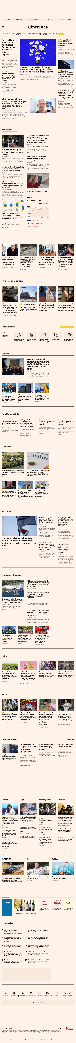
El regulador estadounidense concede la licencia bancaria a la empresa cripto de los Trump (8, 397)
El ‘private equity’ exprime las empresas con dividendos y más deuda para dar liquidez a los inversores (65, 521)
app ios (64, 995)
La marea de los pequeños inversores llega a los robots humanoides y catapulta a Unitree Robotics (65, 548)
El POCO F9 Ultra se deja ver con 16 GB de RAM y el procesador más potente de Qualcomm (38, 961)
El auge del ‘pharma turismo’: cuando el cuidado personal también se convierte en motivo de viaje (28, 716)
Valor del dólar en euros (63, 19)
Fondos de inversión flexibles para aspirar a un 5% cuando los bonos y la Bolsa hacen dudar (13, 184)
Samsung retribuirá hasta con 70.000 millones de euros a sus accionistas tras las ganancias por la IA (19, 542)
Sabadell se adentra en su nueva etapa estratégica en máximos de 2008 (65, 73)
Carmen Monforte (30, 477)
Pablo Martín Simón (62, 527)
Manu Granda (29, 144)
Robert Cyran (42, 845)
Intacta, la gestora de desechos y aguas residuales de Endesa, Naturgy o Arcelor (46, 674)
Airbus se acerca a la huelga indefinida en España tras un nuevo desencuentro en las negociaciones (24, 638)
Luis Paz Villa (61, 680)
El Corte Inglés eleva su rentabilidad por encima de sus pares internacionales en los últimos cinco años (12, 216)
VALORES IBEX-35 (31, 223)
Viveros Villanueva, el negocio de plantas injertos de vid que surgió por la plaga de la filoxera (9, 675)
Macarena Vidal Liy (6, 267)
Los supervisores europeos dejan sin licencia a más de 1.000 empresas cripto (42, 397)
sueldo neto (22, 995)
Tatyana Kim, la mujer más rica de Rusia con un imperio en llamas (65, 42)
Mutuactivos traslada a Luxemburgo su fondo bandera (65, 746)
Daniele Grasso (15, 110)
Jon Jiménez (4, 57)
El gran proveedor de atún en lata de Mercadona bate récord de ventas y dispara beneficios (12, 600)
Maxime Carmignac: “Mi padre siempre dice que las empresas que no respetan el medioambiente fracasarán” (28, 749)
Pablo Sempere (38, 498)
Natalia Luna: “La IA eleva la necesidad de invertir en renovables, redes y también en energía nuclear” (66, 95)
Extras (5, 656)
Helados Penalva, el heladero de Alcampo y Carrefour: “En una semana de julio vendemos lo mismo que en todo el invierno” (28, 676)
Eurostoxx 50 (46, 19)
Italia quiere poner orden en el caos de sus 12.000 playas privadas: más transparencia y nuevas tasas (28, 262)
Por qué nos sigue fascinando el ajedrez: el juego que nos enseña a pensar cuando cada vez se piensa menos (9, 716)
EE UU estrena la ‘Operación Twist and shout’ (45, 820)
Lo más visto (8, 923)
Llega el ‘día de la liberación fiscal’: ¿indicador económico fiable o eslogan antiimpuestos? (41, 493)
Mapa (42, 1039)
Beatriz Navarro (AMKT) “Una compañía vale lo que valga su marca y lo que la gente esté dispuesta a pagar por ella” (10, 821)
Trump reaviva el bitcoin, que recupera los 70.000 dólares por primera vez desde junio (38, 364)
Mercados (24, 33)
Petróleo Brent (31, 19)
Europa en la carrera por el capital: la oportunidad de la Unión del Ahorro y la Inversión (66, 422)
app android (70, 995)
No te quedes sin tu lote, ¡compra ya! (68, 909)
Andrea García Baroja (6, 839)
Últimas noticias (45, 34)
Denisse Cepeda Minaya (6, 681)
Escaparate (21, 896)
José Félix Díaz (30, 880)
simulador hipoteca (14, 995)
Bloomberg (41, 551)
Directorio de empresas (68, 340)
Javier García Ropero (6, 221)
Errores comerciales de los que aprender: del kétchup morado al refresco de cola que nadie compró (36, 70)
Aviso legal (8, 1039)
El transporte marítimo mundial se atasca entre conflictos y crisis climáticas (37, 158)
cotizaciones (56, 995)
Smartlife (61, 800)
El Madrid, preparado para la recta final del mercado (37, 877)
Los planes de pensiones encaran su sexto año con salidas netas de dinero (9, 757)
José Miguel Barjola (24, 833)
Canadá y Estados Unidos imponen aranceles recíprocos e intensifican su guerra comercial (10, 261)
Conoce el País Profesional (38, 1002)
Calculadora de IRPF (32, 340)
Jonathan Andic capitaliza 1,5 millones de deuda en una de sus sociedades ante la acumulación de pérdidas (66, 262)
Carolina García (42, 727)
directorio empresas (48, 995)
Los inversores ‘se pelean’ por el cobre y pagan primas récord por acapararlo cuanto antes (47, 520)
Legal (22, 800)
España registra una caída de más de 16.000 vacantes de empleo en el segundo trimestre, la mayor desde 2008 (9, 494)
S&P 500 (18, 19)
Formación (13, 896)
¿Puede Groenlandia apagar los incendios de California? (61, 877)
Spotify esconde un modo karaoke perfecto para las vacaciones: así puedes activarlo (64, 831)
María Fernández (23, 74)
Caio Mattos (4, 82)
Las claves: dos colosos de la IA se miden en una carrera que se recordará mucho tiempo (13, 168)
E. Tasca (28, 371)
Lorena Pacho (23, 269)
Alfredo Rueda (5, 883)
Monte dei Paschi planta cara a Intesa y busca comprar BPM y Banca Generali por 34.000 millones (47, 545)
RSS (44, 1039)
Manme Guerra (42, 267)
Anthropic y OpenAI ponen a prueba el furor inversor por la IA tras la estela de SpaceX (8, 76)
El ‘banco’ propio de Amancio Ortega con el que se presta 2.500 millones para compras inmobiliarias (38, 938)
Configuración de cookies (21, 1039)
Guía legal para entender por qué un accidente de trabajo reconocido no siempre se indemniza (28, 819)
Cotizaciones (35, 33)
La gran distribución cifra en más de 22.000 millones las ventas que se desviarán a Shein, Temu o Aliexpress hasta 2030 (42, 639)
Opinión (49, 33)
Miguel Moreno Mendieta (7, 189)
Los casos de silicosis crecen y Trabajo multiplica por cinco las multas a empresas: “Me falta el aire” (14, 103)
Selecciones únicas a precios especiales (56, 909)
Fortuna (5, 800)
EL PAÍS (54, 33)
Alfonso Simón (23, 314)
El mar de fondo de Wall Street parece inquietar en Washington (10, 423)
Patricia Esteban (23, 824)
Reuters (28, 599)
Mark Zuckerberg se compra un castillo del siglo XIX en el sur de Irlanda (13, 472)
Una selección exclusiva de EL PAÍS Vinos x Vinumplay (25, 914)
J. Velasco (22, 841)
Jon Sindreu (41, 824)
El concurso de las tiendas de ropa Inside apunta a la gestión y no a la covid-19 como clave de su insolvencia (38, 583)
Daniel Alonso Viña (24, 683)
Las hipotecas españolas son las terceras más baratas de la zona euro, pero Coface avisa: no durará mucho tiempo (66, 307)
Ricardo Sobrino (42, 313)
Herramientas (8, 326)
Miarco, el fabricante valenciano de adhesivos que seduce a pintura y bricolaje (65, 674)
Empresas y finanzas (18, 34)
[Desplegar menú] (3, 27)
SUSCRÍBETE (61, 33)
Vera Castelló (61, 101)
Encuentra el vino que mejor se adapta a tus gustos (44, 909)
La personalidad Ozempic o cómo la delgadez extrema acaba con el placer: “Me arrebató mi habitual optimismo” (65, 717)
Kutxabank (70, 739)
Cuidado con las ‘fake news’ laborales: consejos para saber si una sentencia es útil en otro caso (28, 829)
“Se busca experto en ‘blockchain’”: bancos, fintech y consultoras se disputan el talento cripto (25, 397)
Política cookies (13, 1039)
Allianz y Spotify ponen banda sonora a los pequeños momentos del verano (38, 190)
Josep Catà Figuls (5, 156)
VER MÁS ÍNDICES (39, 223)
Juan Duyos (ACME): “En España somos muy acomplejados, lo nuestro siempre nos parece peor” (46, 261)
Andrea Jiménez (23, 722)
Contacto (3, 1039)
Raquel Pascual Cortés (7, 498)
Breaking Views (45, 800)
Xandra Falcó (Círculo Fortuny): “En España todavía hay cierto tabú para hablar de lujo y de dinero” (10, 844)
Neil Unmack (41, 433)
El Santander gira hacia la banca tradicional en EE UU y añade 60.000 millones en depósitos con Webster (38, 613)
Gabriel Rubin (42, 834)
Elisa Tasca (20, 402)
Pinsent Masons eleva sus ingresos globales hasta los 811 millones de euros (28, 838)
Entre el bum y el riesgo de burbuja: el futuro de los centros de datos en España (9, 47)
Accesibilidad (38, 1039)
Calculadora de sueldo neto (19, 340)
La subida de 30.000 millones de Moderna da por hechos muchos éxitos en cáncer (46, 841)
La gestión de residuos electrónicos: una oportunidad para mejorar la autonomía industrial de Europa (28, 423)
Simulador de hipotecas (43, 340)
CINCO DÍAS (4, 172)
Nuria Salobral (30, 162)
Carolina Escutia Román (63, 724)
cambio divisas (39, 995)
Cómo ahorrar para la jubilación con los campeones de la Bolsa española (47, 747)
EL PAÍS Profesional (31, 896)
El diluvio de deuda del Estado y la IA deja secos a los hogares (46, 831)
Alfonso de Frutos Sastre (63, 825)
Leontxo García (5, 722)
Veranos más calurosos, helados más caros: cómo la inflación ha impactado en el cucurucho (12, 152)
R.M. (2, 548)
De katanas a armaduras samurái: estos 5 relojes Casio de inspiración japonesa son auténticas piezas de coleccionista (65, 820)
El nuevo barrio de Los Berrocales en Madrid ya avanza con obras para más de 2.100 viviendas (28, 307)
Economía (29, 33)
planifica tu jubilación (30, 995)
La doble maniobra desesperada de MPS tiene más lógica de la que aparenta (46, 422)
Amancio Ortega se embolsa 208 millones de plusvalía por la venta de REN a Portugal (8, 638)
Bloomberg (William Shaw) (7, 315)
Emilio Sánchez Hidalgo (6, 110)
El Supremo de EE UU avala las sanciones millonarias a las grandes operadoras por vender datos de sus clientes (25, 494)
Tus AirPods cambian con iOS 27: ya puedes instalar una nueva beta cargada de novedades (66, 840)
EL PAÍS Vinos (5, 896)
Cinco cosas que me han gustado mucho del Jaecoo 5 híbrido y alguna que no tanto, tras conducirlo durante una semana (12, 879)
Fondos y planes (40, 34)
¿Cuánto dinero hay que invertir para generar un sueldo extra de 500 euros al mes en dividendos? (47, 307)
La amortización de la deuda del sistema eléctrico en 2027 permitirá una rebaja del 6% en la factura (38, 473)
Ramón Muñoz (21, 500)
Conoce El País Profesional (67, 327)
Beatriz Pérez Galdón (62, 78)
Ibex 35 (5, 19)
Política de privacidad (31, 1039)
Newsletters (48, 1039)
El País (3, 476)
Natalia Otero (61, 47)
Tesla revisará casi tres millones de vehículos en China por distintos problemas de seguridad (38, 595)
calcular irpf (5, 995)
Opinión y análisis (10, 414)
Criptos (5, 353)
